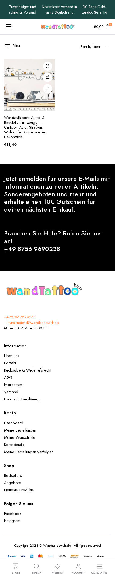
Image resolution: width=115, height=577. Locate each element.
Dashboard (13, 423)
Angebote (12, 483)
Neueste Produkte (19, 490)
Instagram (12, 521)
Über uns (11, 356)
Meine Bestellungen (20, 430)
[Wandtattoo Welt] (57, 27)
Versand (11, 392)
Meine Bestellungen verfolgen (28, 452)
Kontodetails (14, 445)
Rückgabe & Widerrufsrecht (27, 370)
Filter (16, 46)
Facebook (12, 513)
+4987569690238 (20, 317)
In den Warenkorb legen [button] (47, 88)
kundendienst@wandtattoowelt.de (33, 322)
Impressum (13, 385)
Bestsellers (13, 475)
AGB (8, 377)
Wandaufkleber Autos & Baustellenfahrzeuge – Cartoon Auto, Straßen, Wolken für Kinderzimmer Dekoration (25, 127)
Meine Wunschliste (19, 437)
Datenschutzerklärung (21, 399)
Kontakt (10, 363)
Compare (47, 77)
